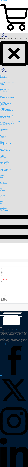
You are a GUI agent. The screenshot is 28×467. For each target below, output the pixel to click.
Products (1, 38)
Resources (16, 38)
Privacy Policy (15, 329)
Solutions (9, 38)
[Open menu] (14, 242)
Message (1, 324)
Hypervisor (2, 277)
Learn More (3, 344)
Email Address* (2, 316)
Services (5, 38)
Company (12, 38)
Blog (24, 38)
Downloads (21, 38)
